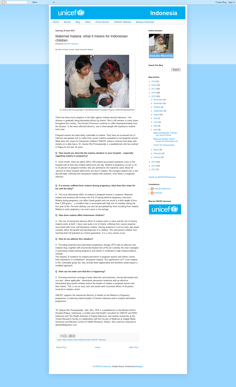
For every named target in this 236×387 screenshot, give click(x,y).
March (157, 150)
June (156, 122)
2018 (153, 85)
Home (56, 22)
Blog (78, 22)
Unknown (158, 193)
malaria (70, 340)
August (157, 115)
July (156, 118)
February (158, 153)
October (157, 107)
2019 (153, 81)
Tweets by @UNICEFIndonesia (162, 177)
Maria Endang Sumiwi (82, 340)
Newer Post (61, 347)
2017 (153, 89)
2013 (153, 166)
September (159, 111)
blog (64, 340)
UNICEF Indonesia (98, 340)
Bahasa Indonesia (145, 22)
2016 (153, 93)
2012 (153, 169)
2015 (153, 96)
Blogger (139, 366)
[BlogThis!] (64, 335)
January (157, 157)
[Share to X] (67, 335)
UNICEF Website (122, 22)
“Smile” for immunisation (164, 145)
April (156, 130)
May (156, 126)
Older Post (133, 347)
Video (88, 22)
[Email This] (61, 335)
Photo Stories (102, 22)
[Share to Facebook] (70, 335)
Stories (67, 22)
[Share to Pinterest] (73, 335)
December (158, 100)
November (158, 103)
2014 (153, 162)
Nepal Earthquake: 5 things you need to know (165, 134)
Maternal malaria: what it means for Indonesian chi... (166, 140)
